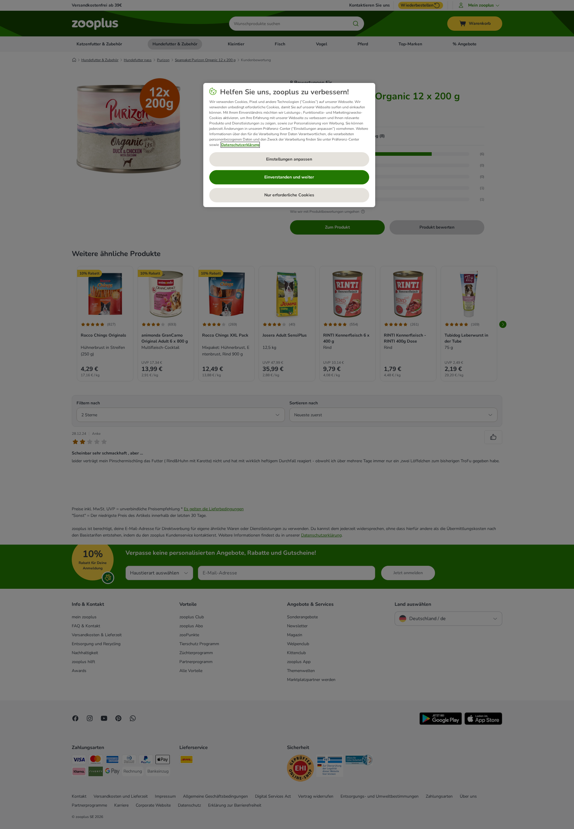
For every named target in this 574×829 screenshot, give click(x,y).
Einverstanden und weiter (289, 177)
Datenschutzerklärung (240, 144)
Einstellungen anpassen (289, 159)
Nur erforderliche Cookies (289, 195)
